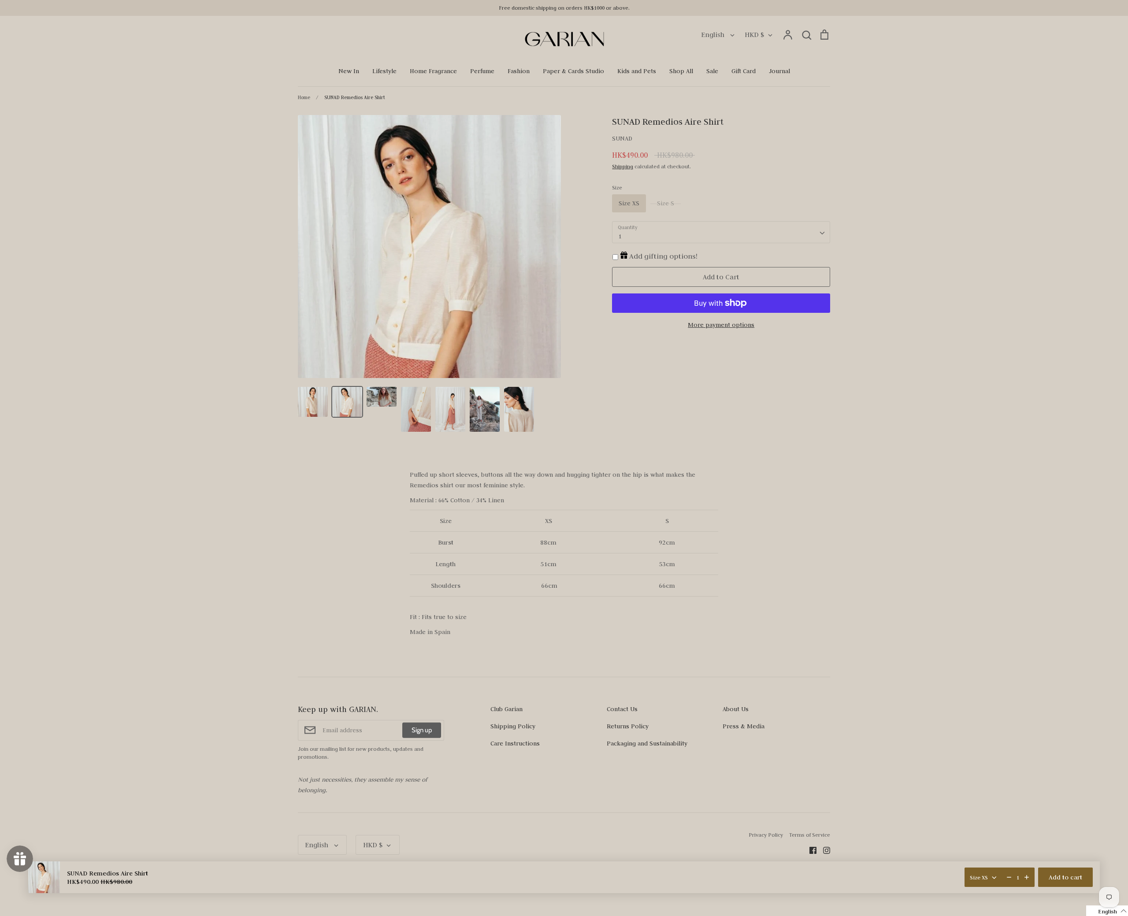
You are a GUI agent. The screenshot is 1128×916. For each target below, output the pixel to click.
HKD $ (754, 34)
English (713, 34)
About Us (736, 709)
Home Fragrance (433, 71)
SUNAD (622, 138)
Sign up (422, 730)
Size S (665, 203)
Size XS (629, 203)
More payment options (721, 325)
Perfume (482, 71)
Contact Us (622, 709)
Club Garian (506, 709)
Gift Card (743, 71)
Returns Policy (628, 726)
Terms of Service (809, 834)
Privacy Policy (766, 834)
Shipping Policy (512, 726)
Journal (779, 71)
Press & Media (743, 726)
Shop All (681, 71)
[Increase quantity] (1026, 877)
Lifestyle (384, 71)
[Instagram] (823, 849)
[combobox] (721, 232)
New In (348, 71)
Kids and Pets (636, 71)
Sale (712, 71)
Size (617, 187)
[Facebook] (809, 849)
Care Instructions (515, 743)
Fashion (519, 71)
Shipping (622, 166)
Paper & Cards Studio (573, 71)
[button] (1107, 910)
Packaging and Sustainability (647, 743)
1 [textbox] (619, 236)
